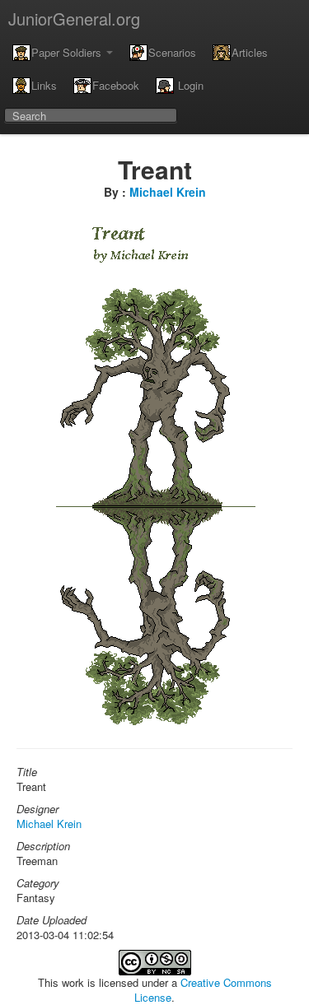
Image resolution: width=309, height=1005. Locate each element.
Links (44, 85)
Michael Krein (167, 192)
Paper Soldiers (68, 52)
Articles (250, 52)
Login (189, 85)
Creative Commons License (203, 990)
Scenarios (172, 52)
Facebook (115, 85)
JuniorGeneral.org (74, 18)
